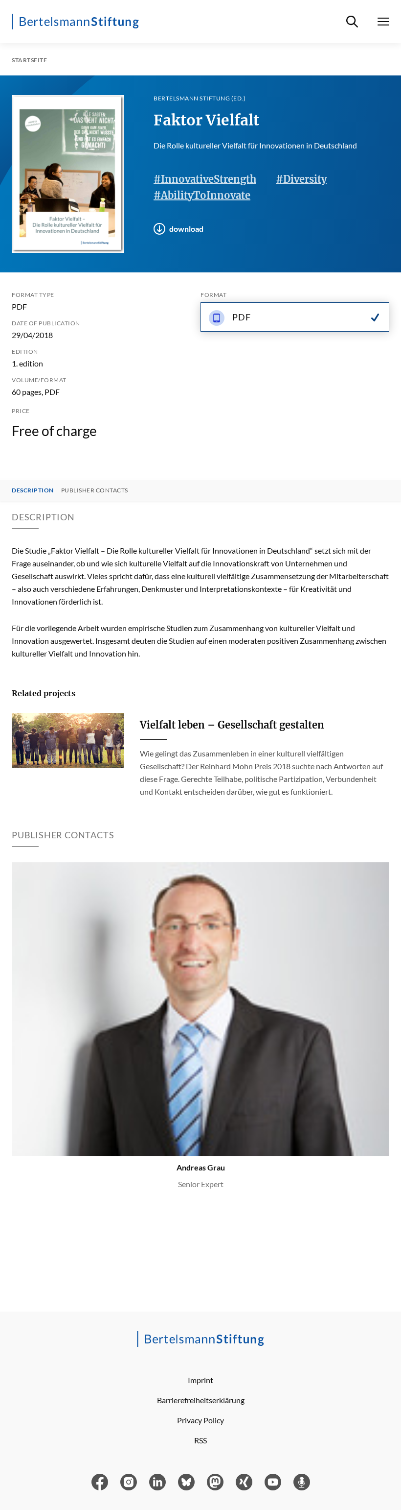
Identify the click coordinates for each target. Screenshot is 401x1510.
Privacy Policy (200, 1420)
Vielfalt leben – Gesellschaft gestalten (232, 725)
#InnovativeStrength (205, 179)
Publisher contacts (94, 490)
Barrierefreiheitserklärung (201, 1400)
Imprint (200, 1380)
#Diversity (301, 179)
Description (33, 490)
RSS (200, 1440)
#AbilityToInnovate (202, 195)
